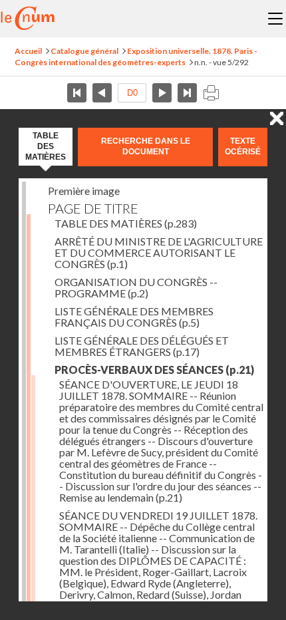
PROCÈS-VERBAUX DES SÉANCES (154, 369)
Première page (76, 92)
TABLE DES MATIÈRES (126, 223)
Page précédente (102, 92)
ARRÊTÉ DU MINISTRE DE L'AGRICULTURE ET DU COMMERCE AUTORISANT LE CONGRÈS (159, 252)
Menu (275, 18)
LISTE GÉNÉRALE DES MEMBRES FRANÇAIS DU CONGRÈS (134, 317)
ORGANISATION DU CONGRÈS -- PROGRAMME (136, 287)
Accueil (28, 51)
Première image (84, 190)
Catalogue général (84, 51)
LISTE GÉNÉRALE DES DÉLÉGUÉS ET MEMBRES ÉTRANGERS (142, 346)
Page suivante (162, 92)
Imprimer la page (211, 92)
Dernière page (187, 92)
